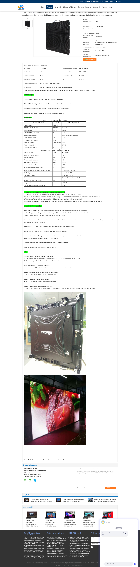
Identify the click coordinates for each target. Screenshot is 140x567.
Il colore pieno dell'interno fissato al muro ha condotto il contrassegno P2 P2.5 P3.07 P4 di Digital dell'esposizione (89, 526)
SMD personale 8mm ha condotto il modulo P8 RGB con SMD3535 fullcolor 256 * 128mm (80, 545)
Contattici (96, 7)
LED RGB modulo (75, 533)
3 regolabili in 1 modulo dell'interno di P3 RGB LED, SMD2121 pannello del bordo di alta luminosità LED (79, 555)
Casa (42, 7)
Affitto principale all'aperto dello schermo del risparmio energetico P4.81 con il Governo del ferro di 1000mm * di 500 (55, 544)
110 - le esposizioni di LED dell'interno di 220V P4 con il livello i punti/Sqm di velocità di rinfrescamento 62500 (34, 539)
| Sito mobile (77, 562)
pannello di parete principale (62, 460)
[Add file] (102, 564)
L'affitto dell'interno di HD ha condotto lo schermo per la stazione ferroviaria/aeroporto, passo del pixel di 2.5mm (34, 544)
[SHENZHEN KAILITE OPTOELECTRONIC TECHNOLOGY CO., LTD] (29, 7)
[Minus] (135, 522)
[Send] (135, 564)
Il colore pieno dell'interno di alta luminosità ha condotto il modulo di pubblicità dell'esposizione (50, 525)
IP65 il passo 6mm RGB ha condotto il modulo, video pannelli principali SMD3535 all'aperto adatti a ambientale (80, 550)
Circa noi (58, 7)
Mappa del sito (68, 562)
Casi (110, 7)
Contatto (111, 488)
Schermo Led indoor (48, 460)
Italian (119, 1)
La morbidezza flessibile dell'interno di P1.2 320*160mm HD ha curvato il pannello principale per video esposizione (70, 526)
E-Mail (61, 562)
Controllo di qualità (84, 7)
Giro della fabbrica (69, 7)
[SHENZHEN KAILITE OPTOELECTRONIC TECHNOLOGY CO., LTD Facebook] (92, 547)
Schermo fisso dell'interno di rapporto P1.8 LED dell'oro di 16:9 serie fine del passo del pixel (32, 525)
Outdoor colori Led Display (56, 533)
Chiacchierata (91, 59)
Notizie (104, 7)
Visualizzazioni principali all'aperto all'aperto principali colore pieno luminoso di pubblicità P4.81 (56, 550)
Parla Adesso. (109, 1)
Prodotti (49, 7)
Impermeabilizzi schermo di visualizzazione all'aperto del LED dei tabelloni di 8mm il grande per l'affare (56, 539)
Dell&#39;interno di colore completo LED (46, 12)
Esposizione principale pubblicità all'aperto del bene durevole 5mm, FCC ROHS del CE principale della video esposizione (57, 556)
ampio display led (37, 460)
